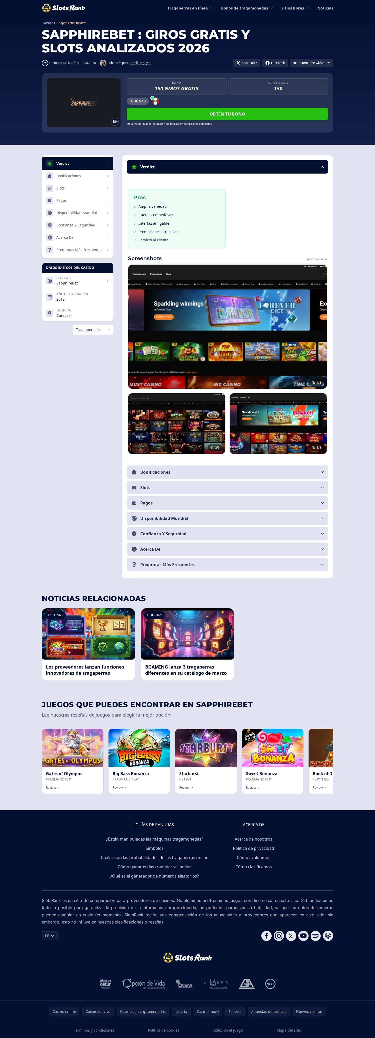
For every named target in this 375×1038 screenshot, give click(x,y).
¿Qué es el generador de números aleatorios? (154, 876)
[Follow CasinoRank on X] (291, 936)
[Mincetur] (105, 984)
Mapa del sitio (289, 1030)
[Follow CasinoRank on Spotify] (316, 936)
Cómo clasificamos (253, 867)
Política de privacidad (253, 848)
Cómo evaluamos (253, 857)
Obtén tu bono (227, 114)
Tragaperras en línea (187, 8)
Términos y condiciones (94, 1030)
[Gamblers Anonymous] (247, 984)
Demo (94, 734)
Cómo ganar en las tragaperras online (155, 867)
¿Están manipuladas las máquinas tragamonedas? (154, 839)
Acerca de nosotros (253, 839)
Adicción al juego (228, 1030)
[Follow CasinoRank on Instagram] (279, 936)
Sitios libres (292, 8)
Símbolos (155, 848)
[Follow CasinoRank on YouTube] (303, 936)
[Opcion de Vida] (143, 984)
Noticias (325, 8)
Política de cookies (163, 1030)
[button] (227, 167)
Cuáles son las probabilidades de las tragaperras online (154, 857)
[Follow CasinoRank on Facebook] (266, 936)
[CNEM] (184, 984)
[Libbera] (216, 984)
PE (47, 935)
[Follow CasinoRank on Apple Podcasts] (328, 936)
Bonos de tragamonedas (244, 8)
